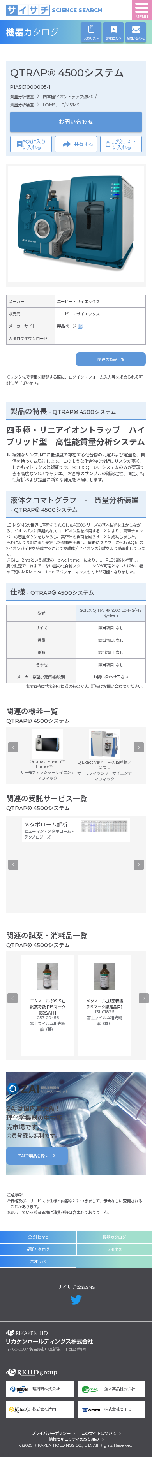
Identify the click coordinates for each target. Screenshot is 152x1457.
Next (139, 747)
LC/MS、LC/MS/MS (61, 104)
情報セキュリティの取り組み (74, 1439)
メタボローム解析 (46, 824)
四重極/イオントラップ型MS (68, 96)
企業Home (38, 1237)
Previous (13, 747)
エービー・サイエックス (78, 301)
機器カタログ (50, 32)
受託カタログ (37, 1249)
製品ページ (66, 326)
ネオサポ (38, 1261)
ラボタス (114, 1249)
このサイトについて (98, 1433)
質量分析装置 (22, 96)
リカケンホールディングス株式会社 (50, 1337)
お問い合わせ (76, 121)
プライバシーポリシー (51, 1433)
